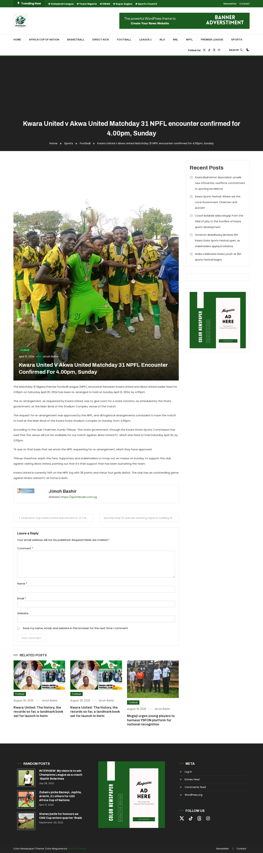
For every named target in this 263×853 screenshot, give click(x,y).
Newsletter (230, 3)
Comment (25, 548)
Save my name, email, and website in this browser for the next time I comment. (75, 628)
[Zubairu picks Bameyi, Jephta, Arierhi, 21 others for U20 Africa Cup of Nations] (26, 799)
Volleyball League (62, 4)
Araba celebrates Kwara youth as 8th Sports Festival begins (218, 256)
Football (124, 39)
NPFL (189, 39)
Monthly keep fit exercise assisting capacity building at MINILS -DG (141, 518)
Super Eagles (124, 4)
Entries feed (192, 779)
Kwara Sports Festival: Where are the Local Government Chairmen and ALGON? (217, 202)
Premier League (212, 39)
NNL (175, 39)
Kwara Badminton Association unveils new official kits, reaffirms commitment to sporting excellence (220, 183)
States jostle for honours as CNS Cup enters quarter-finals (60, 815)
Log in (188, 772)
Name (22, 583)
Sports (236, 39)
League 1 (145, 39)
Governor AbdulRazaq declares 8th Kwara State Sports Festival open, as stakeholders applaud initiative (217, 240)
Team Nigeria (88, 4)
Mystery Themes (77, 848)
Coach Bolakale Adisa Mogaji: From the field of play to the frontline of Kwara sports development (219, 221)
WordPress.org (193, 795)
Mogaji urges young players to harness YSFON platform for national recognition (151, 720)
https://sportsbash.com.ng (79, 497)
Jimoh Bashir (51, 356)
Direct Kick (100, 39)
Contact (244, 3)
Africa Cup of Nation (44, 39)
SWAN (106, 4)
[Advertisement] (131, 88)
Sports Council (147, 4)
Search (234, 50)
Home (17, 39)
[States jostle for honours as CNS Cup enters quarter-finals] (26, 821)
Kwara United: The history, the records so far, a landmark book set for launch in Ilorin (38, 712)
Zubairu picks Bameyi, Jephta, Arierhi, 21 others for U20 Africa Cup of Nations (60, 796)
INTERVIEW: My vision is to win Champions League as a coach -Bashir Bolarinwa (60, 774)
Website (22, 613)
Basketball (75, 39)
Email (21, 598)
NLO (162, 39)
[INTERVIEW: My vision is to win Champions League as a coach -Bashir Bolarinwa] (26, 778)
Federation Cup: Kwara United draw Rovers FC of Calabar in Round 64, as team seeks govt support (57, 518)
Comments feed (195, 787)
